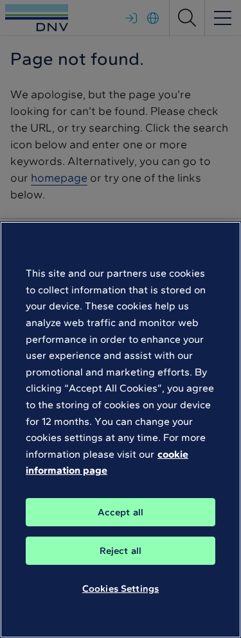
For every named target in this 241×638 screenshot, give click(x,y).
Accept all (121, 512)
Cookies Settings (120, 588)
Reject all (121, 550)
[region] (120, 429)
